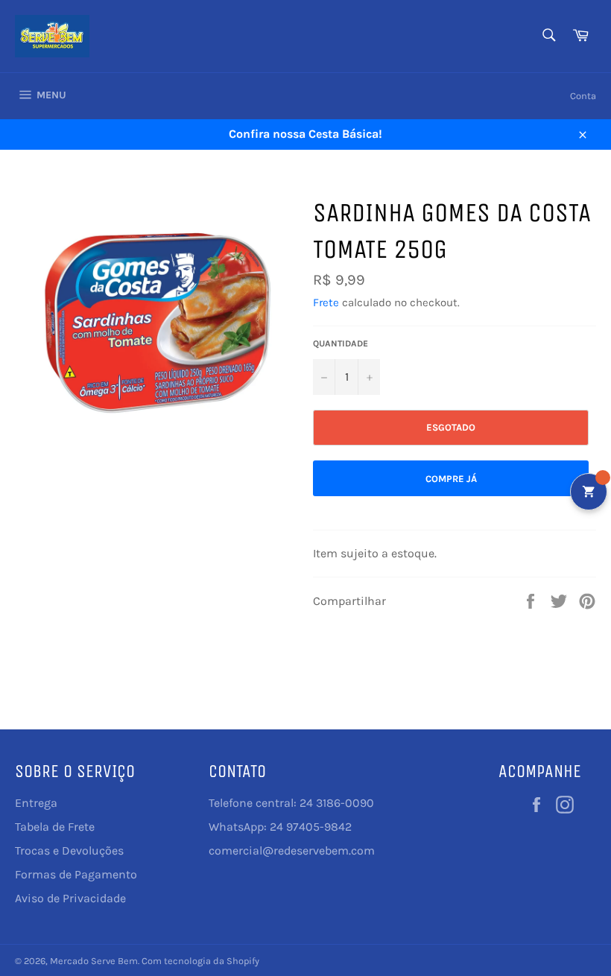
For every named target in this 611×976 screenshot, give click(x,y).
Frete (326, 302)
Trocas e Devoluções (69, 850)
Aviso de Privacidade (70, 898)
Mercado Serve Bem (94, 960)
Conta (583, 95)
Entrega (36, 803)
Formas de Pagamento (76, 874)
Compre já (451, 478)
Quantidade (340, 343)
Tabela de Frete (55, 827)
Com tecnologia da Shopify (200, 960)
